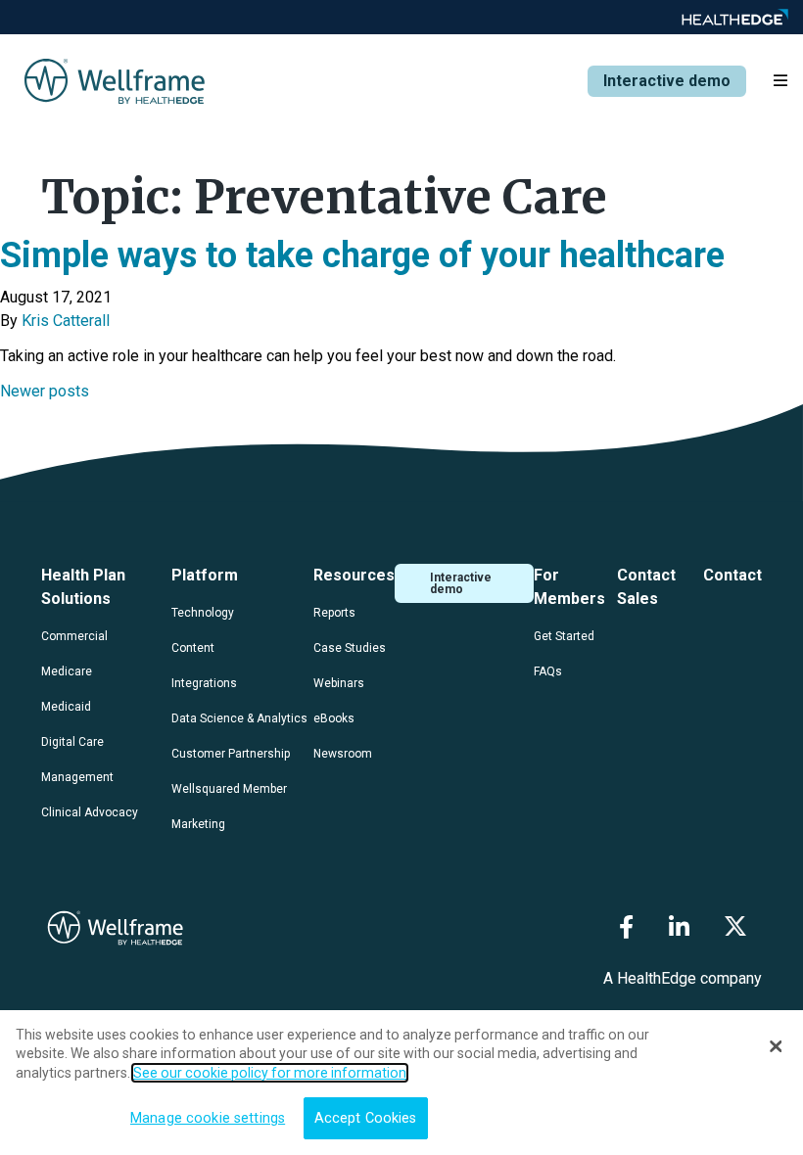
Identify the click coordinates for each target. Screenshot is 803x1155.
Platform (204, 575)
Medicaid (66, 707)
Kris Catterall (66, 320)
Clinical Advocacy (89, 812)
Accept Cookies (365, 1118)
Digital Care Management (77, 759)
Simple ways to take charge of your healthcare (362, 255)
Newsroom (342, 754)
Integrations (204, 683)
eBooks (333, 718)
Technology (202, 613)
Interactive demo (667, 80)
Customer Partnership (230, 754)
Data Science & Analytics (239, 718)
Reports (334, 613)
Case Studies (349, 648)
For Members (569, 587)
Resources (354, 575)
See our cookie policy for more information (269, 1073)
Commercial (74, 636)
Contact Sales (646, 587)
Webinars (338, 683)
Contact (732, 575)
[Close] (775, 1046)
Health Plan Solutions (83, 587)
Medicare (66, 671)
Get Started (564, 636)
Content (192, 648)
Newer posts (44, 391)
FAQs (548, 671)
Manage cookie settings (207, 1118)
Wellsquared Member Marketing (229, 806)
